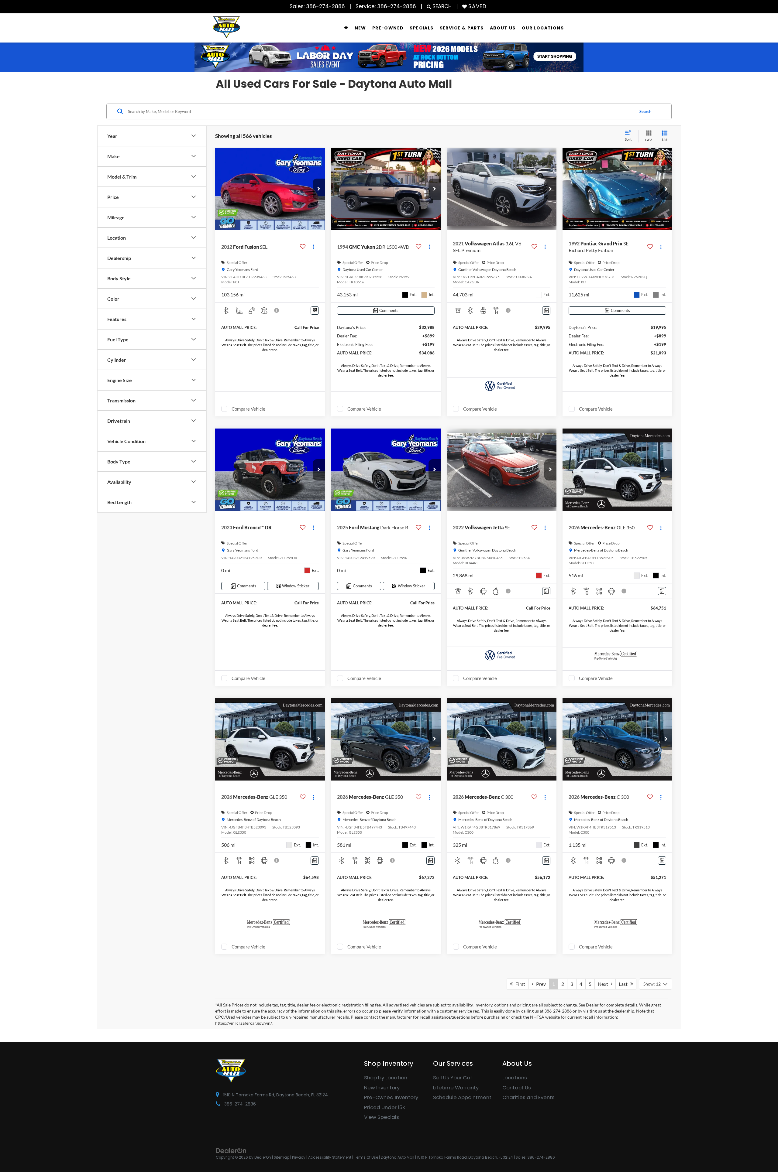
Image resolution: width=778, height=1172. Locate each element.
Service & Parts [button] (462, 28)
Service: (386, 6)
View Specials (381, 1117)
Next (604, 984)
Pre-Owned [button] (388, 28)
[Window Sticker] (315, 310)
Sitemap (281, 1157)
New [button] (360, 28)
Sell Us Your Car (452, 1077)
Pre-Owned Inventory (391, 1097)
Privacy (298, 1157)
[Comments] (546, 310)
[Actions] (313, 247)
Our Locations (543, 28)
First (519, 984)
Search (645, 111)
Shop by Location (385, 1077)
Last (624, 984)
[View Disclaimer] (277, 310)
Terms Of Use (366, 1157)
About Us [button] (503, 28)
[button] (319, 189)
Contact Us (516, 1087)
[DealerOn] (231, 1150)
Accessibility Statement (329, 1157)
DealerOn (262, 1157)
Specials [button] (421, 28)
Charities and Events (528, 1097)
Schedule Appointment (462, 1097)
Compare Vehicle (248, 409)
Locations (514, 1077)
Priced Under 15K (384, 1107)
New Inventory (382, 1087)
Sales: (317, 6)
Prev (539, 984)
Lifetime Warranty (456, 1087)
